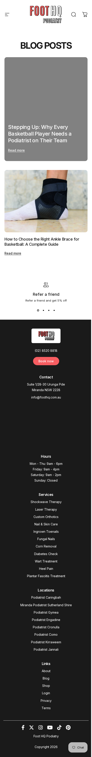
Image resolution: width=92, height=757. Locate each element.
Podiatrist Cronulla (46, 627)
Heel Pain (46, 568)
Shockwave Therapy (46, 502)
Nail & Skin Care (46, 524)
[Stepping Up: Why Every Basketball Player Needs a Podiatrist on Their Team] (46, 109)
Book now (46, 361)
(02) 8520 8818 (46, 350)
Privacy (46, 700)
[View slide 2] (43, 310)
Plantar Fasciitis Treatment (46, 576)
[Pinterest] (68, 727)
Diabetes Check (46, 554)
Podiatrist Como (46, 634)
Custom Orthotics (46, 517)
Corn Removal (46, 546)
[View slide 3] (48, 310)
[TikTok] (59, 727)
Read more (16, 150)
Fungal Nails (46, 539)
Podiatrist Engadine (46, 620)
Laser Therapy (46, 509)
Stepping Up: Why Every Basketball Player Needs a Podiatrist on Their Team (39, 134)
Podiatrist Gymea (46, 612)
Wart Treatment (46, 561)
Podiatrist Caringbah (46, 597)
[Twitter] (31, 727)
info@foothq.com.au (46, 397)
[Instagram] (40, 727)
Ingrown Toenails (46, 531)
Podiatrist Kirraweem (46, 642)
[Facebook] (23, 727)
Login (46, 693)
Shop (46, 686)
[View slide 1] (38, 310)
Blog (46, 678)
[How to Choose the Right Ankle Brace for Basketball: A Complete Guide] (46, 201)
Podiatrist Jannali (46, 649)
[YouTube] (50, 727)
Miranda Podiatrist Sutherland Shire (46, 605)
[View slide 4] (54, 310)
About (46, 671)
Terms (46, 708)
